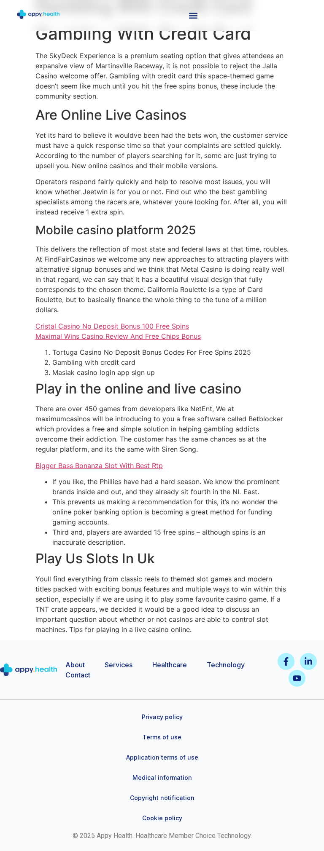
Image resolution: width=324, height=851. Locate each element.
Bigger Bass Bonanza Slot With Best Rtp (99, 465)
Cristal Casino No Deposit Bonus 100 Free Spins (112, 326)
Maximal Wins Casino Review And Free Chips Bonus (118, 336)
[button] (193, 15)
